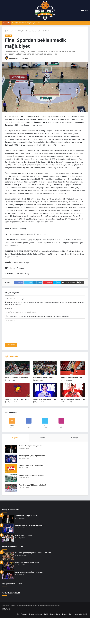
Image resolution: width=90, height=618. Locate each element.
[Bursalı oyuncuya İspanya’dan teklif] (11, 459)
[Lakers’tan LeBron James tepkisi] (8, 565)
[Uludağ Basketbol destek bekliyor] (11, 478)
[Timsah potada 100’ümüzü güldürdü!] (11, 488)
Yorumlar (74, 438)
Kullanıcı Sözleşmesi (35, 614)
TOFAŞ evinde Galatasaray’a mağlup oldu (26, 23)
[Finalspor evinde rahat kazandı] (17, 368)
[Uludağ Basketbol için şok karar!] (11, 468)
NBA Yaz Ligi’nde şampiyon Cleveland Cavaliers (33, 553)
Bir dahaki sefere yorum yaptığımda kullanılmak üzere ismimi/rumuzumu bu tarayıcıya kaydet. (38, 316)
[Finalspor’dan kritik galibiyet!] (45, 368)
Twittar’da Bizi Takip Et (11, 593)
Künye (70, 614)
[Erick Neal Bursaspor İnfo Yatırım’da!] (8, 575)
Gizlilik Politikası (49, 614)
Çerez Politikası (61, 614)
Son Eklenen (45, 438)
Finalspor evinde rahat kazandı (16, 377)
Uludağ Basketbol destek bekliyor (31, 475)
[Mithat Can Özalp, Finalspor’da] (45, 390)
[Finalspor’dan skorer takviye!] (72, 368)
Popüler (15, 438)
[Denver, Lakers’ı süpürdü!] (8, 538)
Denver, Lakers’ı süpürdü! (24, 535)
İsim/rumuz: (9, 308)
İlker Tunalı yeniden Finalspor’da (72, 399)
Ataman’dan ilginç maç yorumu (30, 446)
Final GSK (18, 31)
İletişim (85, 614)
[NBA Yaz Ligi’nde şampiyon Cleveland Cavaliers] (8, 556)
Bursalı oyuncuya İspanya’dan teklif (32, 456)
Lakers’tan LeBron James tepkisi (27, 562)
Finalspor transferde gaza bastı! (17, 399)
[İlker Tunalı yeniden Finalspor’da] (72, 390)
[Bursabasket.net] (45, 10)
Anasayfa (10, 31)
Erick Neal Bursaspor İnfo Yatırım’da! (29, 572)
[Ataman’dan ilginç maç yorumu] (11, 449)
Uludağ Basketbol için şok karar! (31, 465)
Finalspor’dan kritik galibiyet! (43, 377)
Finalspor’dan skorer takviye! (71, 377)
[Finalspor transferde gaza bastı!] (17, 390)
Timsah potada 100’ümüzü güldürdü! (32, 485)
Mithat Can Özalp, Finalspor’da (44, 399)
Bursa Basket (13, 58)
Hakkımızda (78, 614)
